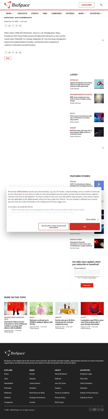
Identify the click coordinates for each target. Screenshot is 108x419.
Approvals (74, 80)
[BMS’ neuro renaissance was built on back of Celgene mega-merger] (99, 98)
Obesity (58, 317)
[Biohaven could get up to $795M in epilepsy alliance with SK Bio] (41, 308)
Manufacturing (76, 239)
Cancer (73, 128)
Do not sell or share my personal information (54, 226)
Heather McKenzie (75, 103)
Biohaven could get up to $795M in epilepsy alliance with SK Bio (41, 322)
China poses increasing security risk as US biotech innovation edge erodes (81, 117)
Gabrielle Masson (75, 233)
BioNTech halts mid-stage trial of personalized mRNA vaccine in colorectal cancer (81, 132)
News (8, 13)
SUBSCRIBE (87, 5)
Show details (91, 219)
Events (34, 13)
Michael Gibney (74, 122)
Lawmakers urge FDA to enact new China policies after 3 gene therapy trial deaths (92, 322)
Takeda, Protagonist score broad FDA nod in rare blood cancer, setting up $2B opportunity (81, 84)
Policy (72, 113)
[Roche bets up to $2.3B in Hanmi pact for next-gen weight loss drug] (66, 308)
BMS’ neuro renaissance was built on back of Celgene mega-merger (80, 99)
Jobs (45, 13)
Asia (7, 58)
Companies (56, 13)
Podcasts (22, 13)
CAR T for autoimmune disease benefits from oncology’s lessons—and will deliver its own (81, 185)
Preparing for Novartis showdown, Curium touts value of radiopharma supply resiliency (81, 244)
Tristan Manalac (74, 88)
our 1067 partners (21, 191)
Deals (32, 317)
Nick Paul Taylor (74, 248)
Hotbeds (70, 13)
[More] (12, 13)
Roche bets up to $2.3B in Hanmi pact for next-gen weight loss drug (65, 322)
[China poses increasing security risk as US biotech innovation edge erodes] (99, 117)
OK (85, 226)
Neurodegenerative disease (81, 94)
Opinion (73, 181)
